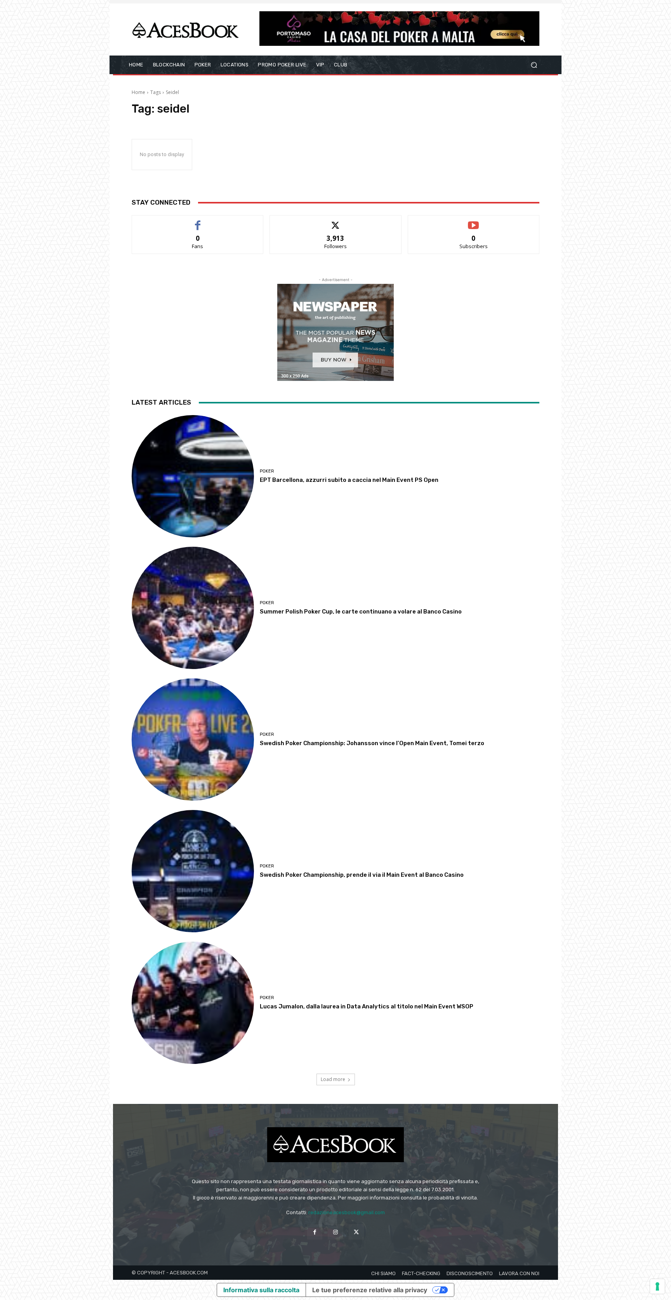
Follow (336, 221)
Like (197, 221)
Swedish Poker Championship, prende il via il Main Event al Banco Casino (362, 874)
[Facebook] (314, 1231)
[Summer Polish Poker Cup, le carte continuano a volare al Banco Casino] (193, 608)
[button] (534, 65)
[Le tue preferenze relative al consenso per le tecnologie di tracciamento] (657, 1286)
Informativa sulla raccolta (261, 1290)
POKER (267, 471)
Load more (333, 1079)
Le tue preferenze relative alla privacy (369, 1290)
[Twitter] (356, 1231)
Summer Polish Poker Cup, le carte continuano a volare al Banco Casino (361, 611)
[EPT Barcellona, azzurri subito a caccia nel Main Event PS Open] (193, 476)
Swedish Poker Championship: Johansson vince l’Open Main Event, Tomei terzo (372, 743)
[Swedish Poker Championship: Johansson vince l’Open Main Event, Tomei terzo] (193, 739)
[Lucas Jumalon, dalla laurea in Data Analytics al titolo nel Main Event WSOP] (193, 1003)
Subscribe (474, 221)
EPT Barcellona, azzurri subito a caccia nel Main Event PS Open (349, 479)
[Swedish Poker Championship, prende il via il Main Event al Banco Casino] (193, 871)
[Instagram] (335, 1231)
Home (138, 92)
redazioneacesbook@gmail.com (346, 1212)
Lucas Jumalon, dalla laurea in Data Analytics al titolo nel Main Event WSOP (366, 1006)
